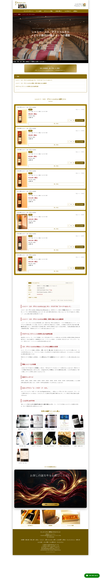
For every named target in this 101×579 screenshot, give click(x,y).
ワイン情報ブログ (52, 542)
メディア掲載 (45, 542)
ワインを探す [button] (39, 11)
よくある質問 (58, 539)
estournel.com (40, 294)
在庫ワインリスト (50, 46)
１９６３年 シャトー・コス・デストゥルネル (26, 233)
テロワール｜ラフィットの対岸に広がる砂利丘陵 (27, 86)
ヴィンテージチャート (28, 11)
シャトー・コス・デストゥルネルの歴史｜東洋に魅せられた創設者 (31, 83)
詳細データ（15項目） (33, 297)
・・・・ (18, 89)
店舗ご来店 (27, 539)
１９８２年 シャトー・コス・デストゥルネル (26, 170)
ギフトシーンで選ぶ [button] (48, 11)
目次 (17, 76)
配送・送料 (32, 539)
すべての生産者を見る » (50, 466)
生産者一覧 (78, 539)
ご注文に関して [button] (58, 11)
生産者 (19, 14)
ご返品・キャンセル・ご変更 (50, 539)
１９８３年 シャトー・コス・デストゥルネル (26, 149)
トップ (15, 14)
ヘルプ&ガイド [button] (67, 11)
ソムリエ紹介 (40, 542)
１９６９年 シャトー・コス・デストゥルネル (26, 212)
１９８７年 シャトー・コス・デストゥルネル (26, 107)
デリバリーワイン (60, 542)
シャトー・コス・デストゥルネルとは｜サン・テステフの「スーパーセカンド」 (34, 80)
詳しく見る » (56, 123)
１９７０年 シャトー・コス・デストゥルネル (26, 191)
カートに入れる (79, 120)
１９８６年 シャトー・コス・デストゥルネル (26, 128)
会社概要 (22, 539)
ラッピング (42, 539)
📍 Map (50, 290)
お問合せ (75, 11)
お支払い (37, 539)
